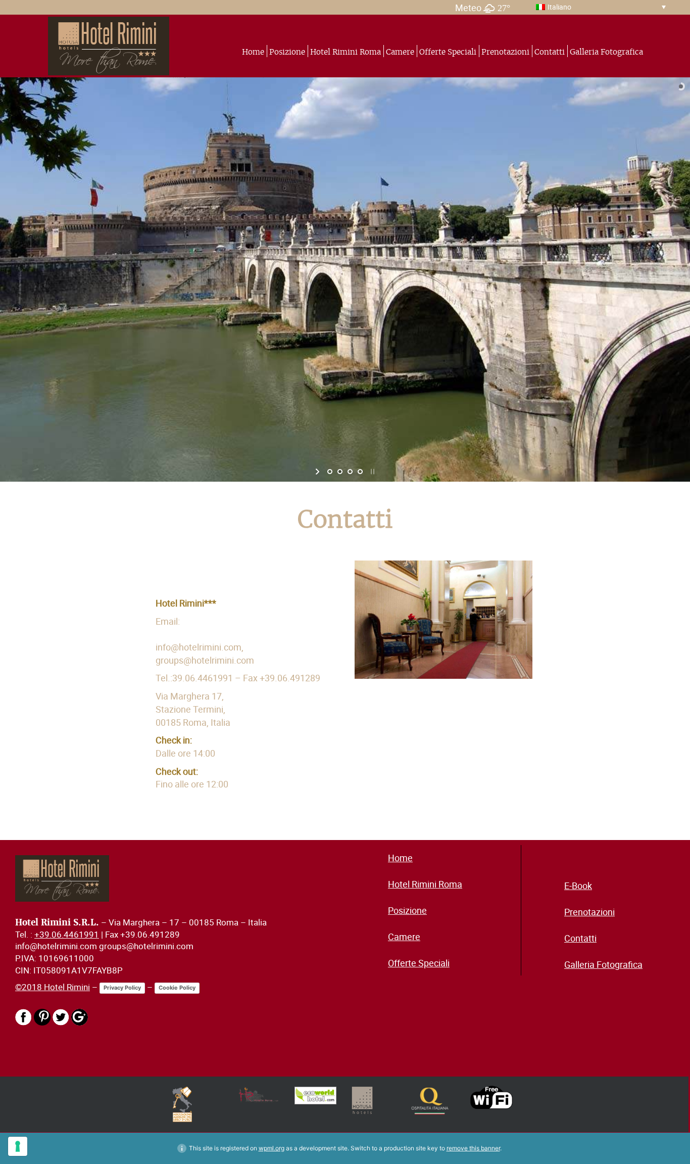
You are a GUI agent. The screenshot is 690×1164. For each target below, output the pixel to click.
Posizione (287, 52)
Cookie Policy (177, 987)
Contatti (549, 52)
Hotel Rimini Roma (345, 52)
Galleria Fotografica (606, 52)
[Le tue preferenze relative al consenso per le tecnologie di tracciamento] (17, 1146)
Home (253, 52)
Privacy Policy (122, 987)
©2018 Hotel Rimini (52, 987)
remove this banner (473, 1148)
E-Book (578, 885)
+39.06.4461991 (66, 934)
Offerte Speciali (447, 52)
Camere (400, 52)
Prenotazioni (505, 52)
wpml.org (271, 1148)
